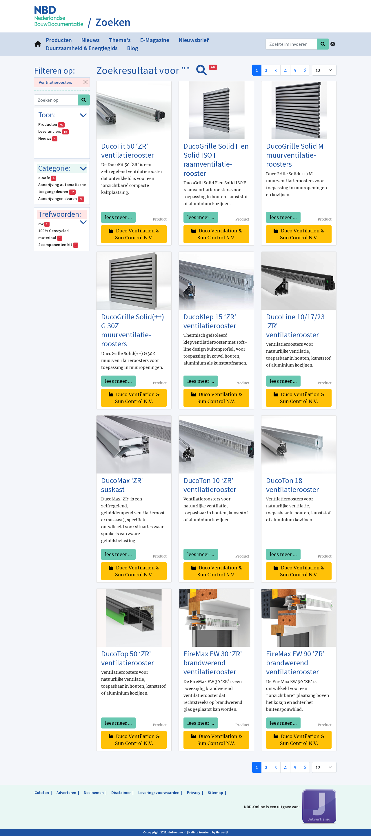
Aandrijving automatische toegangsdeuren (62, 188)
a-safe (46, 177)
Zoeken (113, 22)
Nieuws (47, 138)
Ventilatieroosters (55, 82)
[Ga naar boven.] (333, 44)
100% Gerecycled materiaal (53, 234)
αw (43, 223)
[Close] (85, 82)
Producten (50, 124)
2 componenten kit (57, 244)
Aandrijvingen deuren (60, 198)
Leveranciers (52, 131)
